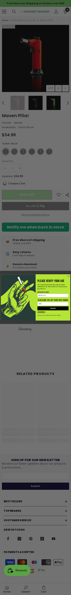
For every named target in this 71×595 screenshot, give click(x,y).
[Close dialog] (68, 276)
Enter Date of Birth (43, 292)
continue (53, 308)
